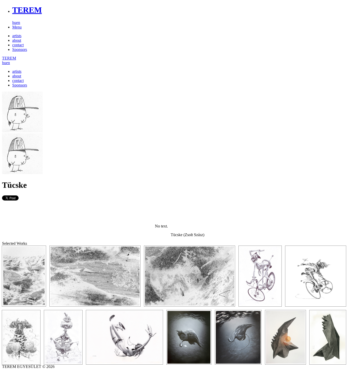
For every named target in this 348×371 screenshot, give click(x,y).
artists (16, 36)
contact (18, 45)
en (18, 22)
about (16, 40)
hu (14, 22)
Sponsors (19, 49)
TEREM (27, 10)
